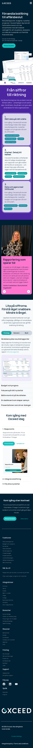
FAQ (4, 644)
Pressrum (6, 658)
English (5, 694)
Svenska (5, 692)
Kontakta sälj (6, 661)
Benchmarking (7, 562)
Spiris (4, 588)
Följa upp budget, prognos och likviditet (14, 576)
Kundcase (6, 637)
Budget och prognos (9, 544)
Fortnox (5, 586)
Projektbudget (7, 553)
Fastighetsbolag (7, 621)
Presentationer (7, 555)
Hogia (4, 595)
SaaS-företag (7, 623)
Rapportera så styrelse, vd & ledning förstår (16, 572)
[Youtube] (16, 684)
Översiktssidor (7, 548)
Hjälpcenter (6, 673)
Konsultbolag (6, 614)
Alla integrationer (8, 605)
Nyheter (5, 663)
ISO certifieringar (8, 656)
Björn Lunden (7, 593)
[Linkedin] (10, 684)
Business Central (8, 600)
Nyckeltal (5, 546)
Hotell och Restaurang (9, 616)
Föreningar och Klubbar (10, 619)
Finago (5, 598)
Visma (4, 591)
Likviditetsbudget (8, 558)
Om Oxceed (6, 654)
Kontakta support (8, 675)
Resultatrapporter (8, 541)
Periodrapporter (7, 551)
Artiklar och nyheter (9, 640)
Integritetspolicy (7, 744)
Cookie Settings (16, 736)
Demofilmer (6, 633)
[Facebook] (4, 684)
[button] (12, 135)
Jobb (4, 665)
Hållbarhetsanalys (8, 560)
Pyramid (5, 602)
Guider (5, 635)
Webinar (5, 642)
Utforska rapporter (13, 352)
